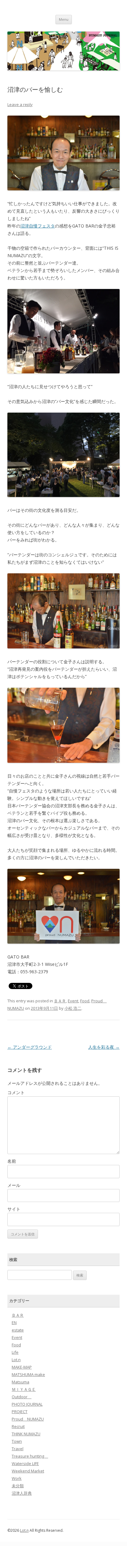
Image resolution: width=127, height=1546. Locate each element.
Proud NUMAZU (28, 1419)
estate (18, 1330)
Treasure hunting (30, 1456)
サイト (13, 1209)
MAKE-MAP (22, 1367)
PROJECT (19, 1411)
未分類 (18, 1486)
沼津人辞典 (22, 1493)
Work (17, 1478)
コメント (16, 1092)
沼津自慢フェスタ (37, 226)
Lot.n (16, 1359)
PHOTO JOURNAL (27, 1404)
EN (14, 1322)
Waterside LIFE (25, 1463)
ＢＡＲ (60, 1001)
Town (17, 1441)
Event (73, 1001)
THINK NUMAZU (26, 1434)
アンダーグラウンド (29, 1047)
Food (84, 1001)
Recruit (18, 1426)
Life (15, 1352)
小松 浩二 (72, 1008)
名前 (11, 1161)
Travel (17, 1448)
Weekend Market (28, 1471)
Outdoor (21, 1396)
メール (13, 1185)
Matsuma (20, 1382)
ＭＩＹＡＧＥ (24, 1389)
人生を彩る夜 (104, 1047)
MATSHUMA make (28, 1374)
